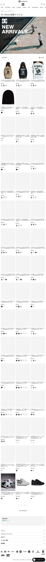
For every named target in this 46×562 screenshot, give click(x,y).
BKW (19, 333)
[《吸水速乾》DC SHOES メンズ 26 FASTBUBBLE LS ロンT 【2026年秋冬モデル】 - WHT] (23, 153)
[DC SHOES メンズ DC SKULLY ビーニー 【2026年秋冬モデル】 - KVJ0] (8, 97)
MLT (4, 197)
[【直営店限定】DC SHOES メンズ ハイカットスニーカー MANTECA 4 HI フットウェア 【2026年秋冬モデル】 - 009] (8, 482)
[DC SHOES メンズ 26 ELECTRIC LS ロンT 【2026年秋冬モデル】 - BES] (38, 318)
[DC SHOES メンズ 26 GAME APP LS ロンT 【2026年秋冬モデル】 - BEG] (8, 318)
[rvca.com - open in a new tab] (13, 552)
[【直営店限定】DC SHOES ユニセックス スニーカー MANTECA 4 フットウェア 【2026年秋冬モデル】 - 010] (23, 454)
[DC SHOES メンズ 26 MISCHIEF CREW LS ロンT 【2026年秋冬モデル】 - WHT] (8, 264)
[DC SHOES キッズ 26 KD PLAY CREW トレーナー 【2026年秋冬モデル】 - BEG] (8, 70)
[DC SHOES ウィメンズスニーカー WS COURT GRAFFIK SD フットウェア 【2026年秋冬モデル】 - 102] (38, 426)
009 (2, 498)
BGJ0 (2, 140)
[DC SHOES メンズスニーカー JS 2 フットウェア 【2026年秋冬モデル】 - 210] (38, 399)
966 (31, 470)
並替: (4, 57)
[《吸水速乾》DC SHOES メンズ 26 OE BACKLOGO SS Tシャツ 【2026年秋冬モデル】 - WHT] (38, 125)
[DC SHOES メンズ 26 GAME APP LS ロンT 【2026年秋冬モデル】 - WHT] (38, 264)
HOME (2, 11)
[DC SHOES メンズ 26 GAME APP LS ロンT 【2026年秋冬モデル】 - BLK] (23, 291)
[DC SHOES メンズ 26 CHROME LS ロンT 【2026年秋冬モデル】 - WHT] (38, 291)
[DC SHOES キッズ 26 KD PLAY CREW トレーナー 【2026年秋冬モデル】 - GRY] (38, 70)
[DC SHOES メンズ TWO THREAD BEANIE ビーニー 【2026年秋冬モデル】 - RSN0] (38, 97)
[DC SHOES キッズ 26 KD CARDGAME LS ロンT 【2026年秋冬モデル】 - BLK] (38, 209)
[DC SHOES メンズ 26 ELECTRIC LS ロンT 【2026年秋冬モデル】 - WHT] (38, 372)
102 (19, 442)
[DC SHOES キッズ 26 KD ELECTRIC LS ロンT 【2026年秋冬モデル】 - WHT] (8, 209)
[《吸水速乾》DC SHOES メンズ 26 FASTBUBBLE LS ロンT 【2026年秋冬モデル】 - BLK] (8, 153)
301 (2, 470)
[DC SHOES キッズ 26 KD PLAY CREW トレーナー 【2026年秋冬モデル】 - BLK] (23, 70)
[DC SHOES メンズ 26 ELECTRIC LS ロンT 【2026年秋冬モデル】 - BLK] (38, 345)
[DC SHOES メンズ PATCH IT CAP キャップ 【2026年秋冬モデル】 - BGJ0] (8, 125)
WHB (23, 333)
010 (16, 470)
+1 (25, 333)
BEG (2, 85)
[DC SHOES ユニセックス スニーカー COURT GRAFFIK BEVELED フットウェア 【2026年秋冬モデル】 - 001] (38, 482)
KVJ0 (2, 112)
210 (31, 414)
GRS (21, 333)
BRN (33, 224)
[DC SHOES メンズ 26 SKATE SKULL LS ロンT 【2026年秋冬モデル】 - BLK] (8, 345)
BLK (4, 85)
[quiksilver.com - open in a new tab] (2, 552)
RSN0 (19, 113)
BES (31, 333)
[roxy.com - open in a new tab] (9, 552)
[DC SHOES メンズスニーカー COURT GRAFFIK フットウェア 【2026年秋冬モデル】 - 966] (38, 454)
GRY (6, 85)
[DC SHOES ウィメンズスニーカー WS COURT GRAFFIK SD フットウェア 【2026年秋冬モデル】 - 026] (23, 426)
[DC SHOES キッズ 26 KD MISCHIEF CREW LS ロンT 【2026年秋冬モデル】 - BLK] (8, 181)
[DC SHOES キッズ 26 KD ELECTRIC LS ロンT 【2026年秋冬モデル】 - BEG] (38, 153)
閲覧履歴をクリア (5, 520)
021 (33, 414)
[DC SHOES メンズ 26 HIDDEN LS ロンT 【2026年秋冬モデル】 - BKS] (23, 318)
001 (31, 498)
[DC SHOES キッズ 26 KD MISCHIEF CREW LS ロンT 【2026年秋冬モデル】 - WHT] (23, 209)
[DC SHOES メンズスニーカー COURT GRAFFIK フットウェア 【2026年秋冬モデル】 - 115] (23, 482)
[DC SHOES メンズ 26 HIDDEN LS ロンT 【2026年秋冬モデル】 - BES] (23, 399)
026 (16, 442)
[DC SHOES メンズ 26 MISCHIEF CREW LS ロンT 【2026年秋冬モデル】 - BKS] (38, 237)
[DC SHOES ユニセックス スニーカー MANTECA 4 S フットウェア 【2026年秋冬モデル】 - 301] (8, 454)
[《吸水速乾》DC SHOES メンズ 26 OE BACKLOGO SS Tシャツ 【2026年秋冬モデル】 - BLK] (23, 125)
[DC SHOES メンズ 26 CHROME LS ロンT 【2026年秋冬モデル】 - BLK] (8, 291)
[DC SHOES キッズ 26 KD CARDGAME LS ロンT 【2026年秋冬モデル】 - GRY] (23, 237)
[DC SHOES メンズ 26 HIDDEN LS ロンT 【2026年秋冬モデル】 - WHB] (8, 399)
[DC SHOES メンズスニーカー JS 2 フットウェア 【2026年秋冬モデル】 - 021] (8, 426)
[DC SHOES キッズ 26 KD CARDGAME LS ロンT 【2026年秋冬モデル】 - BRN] (8, 237)
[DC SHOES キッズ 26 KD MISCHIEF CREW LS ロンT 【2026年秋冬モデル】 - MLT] (38, 181)
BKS (31, 252)
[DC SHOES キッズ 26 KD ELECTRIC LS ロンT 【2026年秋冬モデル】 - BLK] (23, 181)
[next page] (27, 505)
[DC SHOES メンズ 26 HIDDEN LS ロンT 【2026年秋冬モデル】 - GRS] (23, 372)
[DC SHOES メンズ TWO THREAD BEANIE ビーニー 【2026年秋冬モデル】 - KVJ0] (23, 97)
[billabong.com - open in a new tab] (5, 552)
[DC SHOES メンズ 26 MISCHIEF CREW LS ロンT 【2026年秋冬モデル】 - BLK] (23, 264)
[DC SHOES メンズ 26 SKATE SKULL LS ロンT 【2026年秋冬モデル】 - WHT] (8, 372)
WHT (19, 141)
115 (33, 470)
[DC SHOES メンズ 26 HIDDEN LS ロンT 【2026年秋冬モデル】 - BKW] (23, 345)
